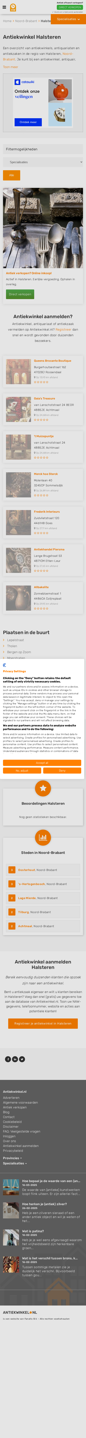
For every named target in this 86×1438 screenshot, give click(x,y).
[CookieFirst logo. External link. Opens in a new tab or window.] (4, 665)
